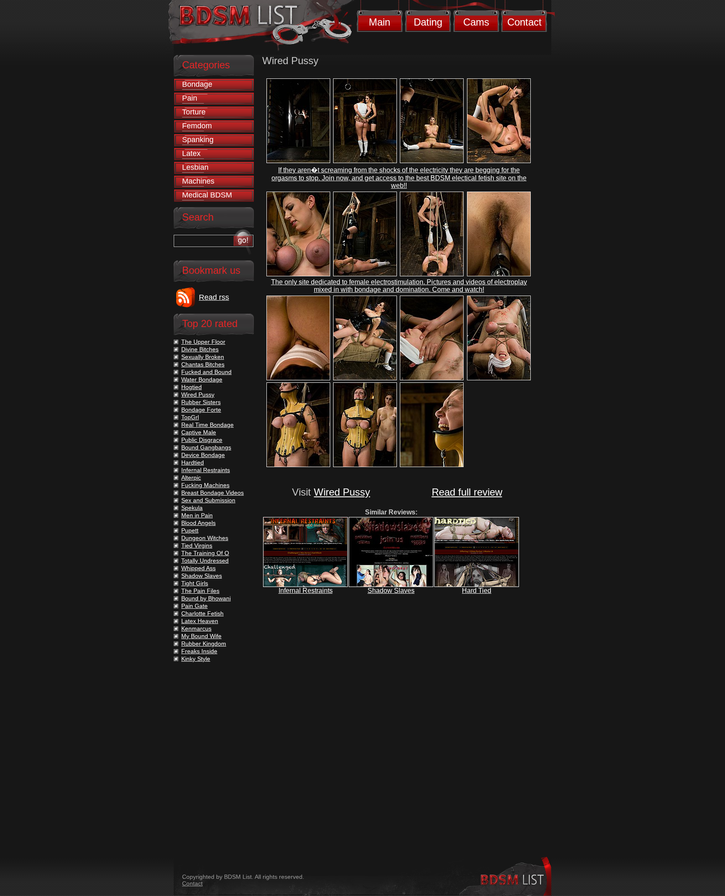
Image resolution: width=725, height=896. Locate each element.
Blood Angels (198, 522)
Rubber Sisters (201, 402)
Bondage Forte (201, 409)
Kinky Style (195, 658)
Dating (428, 22)
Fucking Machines (205, 485)
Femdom (197, 126)
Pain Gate (194, 606)
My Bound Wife (201, 636)
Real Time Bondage (207, 424)
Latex (191, 153)
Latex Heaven (199, 621)
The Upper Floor (203, 341)
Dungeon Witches (204, 538)
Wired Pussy (342, 492)
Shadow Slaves (391, 590)
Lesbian (195, 167)
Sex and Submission (208, 500)
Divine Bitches (200, 349)
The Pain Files (200, 590)
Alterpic (191, 477)
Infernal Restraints (306, 590)
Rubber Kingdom (203, 643)
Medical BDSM (207, 195)
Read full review (467, 492)
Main (379, 22)
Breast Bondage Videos (212, 492)
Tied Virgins (196, 545)
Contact (524, 22)
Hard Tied (476, 590)
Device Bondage (203, 455)
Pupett (189, 530)
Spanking (198, 139)
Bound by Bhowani (206, 598)
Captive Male (198, 432)
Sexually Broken (202, 356)
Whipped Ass (198, 568)
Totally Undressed (205, 560)
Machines (198, 181)
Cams (476, 22)
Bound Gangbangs (206, 447)
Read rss (214, 297)
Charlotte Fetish (202, 613)
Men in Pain (197, 515)
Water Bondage (201, 379)
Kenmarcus (196, 628)
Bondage (197, 84)
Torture (194, 112)
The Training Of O (205, 553)
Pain (189, 98)
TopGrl (190, 417)
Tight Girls (194, 583)
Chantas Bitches (202, 364)
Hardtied (192, 462)
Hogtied (191, 387)
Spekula (192, 507)
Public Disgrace (201, 439)
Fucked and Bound (206, 372)
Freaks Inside (199, 651)
